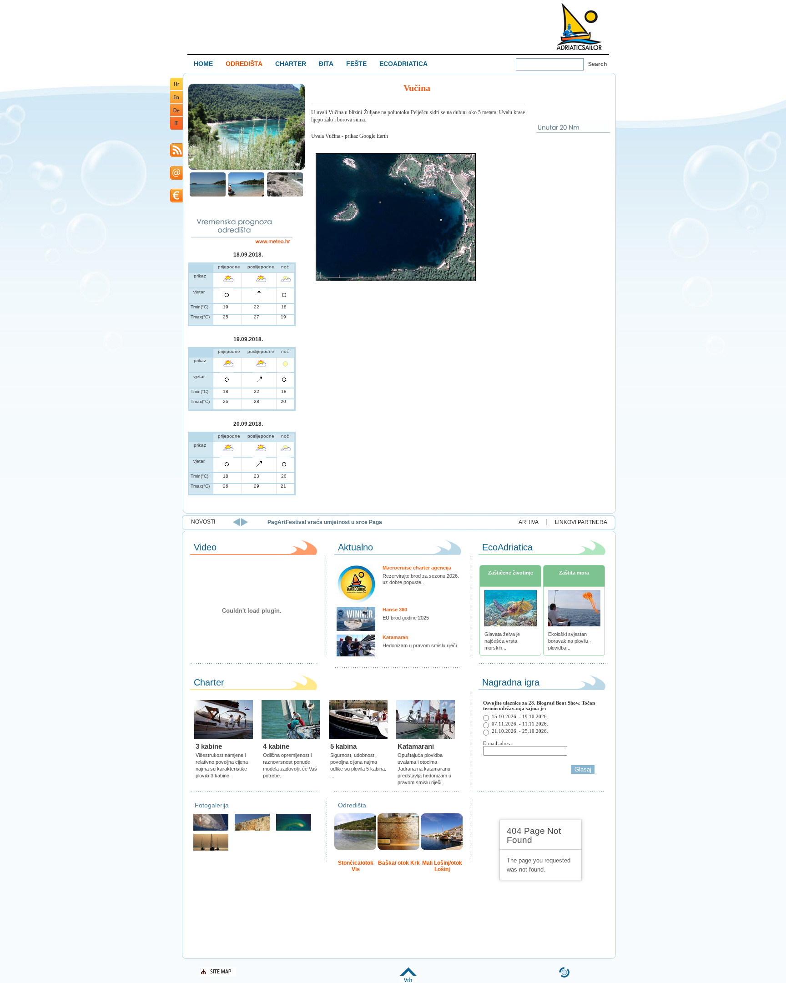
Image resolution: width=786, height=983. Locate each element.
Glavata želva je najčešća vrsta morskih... (502, 640)
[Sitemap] (218, 974)
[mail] (176, 178)
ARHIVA (529, 522)
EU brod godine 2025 (406, 617)
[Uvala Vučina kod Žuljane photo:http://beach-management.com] (207, 195)
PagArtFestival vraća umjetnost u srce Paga (324, 522)
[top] (408, 980)
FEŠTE (356, 63)
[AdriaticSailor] (211, 829)
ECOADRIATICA (403, 63)
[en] (176, 101)
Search (597, 64)
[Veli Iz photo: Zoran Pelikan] (252, 829)
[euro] (176, 200)
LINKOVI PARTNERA (581, 522)
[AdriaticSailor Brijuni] (294, 829)
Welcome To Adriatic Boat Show (579, 26)
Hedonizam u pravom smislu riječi (420, 645)
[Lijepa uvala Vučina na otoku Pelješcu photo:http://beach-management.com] (246, 168)
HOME (203, 63)
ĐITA (326, 63)
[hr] (176, 88)
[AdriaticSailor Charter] (211, 849)
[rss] (176, 155)
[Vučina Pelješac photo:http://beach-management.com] (246, 195)
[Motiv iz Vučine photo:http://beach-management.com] (285, 195)
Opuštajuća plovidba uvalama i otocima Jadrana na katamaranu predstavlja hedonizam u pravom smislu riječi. (424, 768)
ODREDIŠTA (244, 63)
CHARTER (290, 63)
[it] (176, 128)
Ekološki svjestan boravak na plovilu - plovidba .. (569, 640)
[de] (176, 114)
